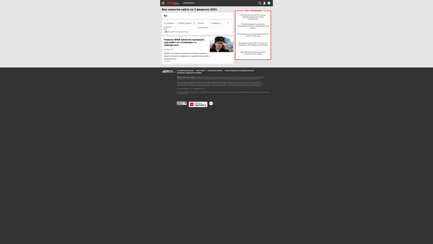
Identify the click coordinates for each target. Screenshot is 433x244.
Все (165, 16)
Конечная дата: (203, 27)
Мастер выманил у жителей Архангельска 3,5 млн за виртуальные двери (253, 26)
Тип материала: (169, 23)
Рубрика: (201, 23)
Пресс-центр (200, 70)
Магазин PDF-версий (215, 70)
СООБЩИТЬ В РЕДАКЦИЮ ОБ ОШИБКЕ (189, 73)
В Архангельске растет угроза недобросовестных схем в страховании (253, 17)
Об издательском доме (185, 70)
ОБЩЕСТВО (167, 61)
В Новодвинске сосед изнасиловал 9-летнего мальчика (253, 35)
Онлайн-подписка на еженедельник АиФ (239, 70)
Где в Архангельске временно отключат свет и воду (253, 53)
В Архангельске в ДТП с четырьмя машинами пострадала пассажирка (253, 44)
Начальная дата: (167, 28)
